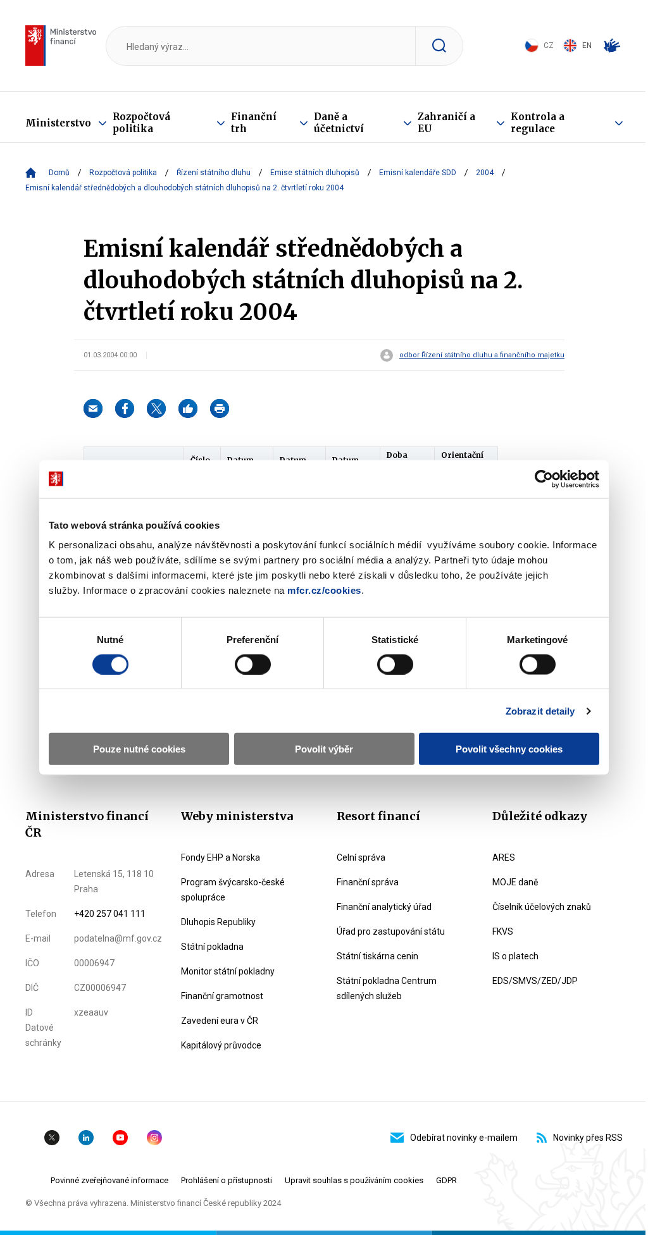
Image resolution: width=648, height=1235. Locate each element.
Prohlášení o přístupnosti (226, 1180)
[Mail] (93, 408)
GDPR (446, 1180)
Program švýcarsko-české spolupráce (233, 889)
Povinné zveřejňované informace (109, 1180)
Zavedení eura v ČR (219, 1021)
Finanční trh (254, 123)
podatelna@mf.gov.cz (118, 938)
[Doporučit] (187, 408)
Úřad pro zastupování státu (391, 931)
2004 (485, 172)
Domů (59, 172)
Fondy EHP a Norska (220, 857)
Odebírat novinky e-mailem (464, 1138)
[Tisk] (219, 408)
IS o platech (515, 956)
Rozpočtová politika (141, 123)
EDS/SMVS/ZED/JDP (535, 981)
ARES (503, 857)
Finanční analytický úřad (384, 907)
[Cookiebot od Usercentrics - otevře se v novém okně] (544, 478)
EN (587, 45)
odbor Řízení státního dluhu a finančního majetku (481, 355)
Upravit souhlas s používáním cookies (354, 1180)
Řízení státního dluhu (214, 172)
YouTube (120, 1137)
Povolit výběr (324, 749)
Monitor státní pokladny (228, 971)
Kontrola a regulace (537, 123)
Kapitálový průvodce (221, 1045)
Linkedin (86, 1137)
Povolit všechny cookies (509, 749)
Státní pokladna (212, 947)
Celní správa (361, 857)
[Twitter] (156, 408)
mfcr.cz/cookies (324, 590)
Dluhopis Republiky (218, 922)
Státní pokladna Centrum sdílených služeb (387, 988)
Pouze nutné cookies (139, 749)
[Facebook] (124, 408)
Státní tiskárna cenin (377, 956)
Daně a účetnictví (339, 123)
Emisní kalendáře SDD (417, 172)
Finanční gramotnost (222, 996)
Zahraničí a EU (446, 123)
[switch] (253, 664)
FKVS (502, 931)
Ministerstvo (58, 123)
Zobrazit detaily (540, 710)
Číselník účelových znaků (541, 907)
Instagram (154, 1137)
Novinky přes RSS (588, 1138)
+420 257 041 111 (110, 914)
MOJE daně (515, 882)
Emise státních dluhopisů (314, 172)
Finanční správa (368, 882)
